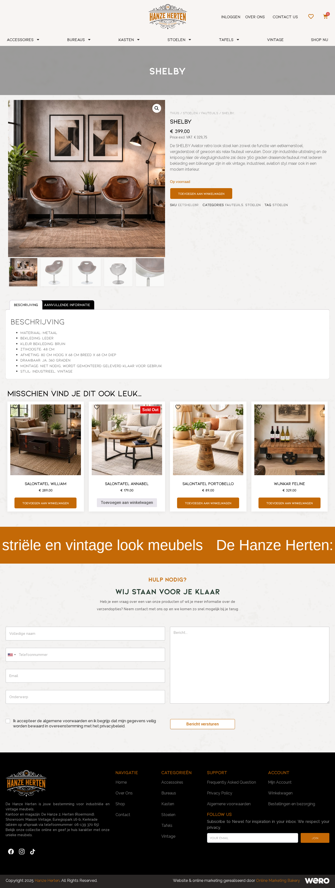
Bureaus (76, 39)
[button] (156, 108)
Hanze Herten (47, 880)
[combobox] (11, 654)
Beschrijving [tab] (26, 305)
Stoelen (176, 39)
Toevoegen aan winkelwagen (201, 193)
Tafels (226, 39)
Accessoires (20, 39)
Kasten (126, 39)
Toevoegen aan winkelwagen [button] (45, 503)
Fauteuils (209, 113)
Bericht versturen (202, 724)
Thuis (174, 113)
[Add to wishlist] (16, 407)
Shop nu (319, 39)
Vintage (275, 39)
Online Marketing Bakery (278, 880)
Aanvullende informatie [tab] (67, 305)
